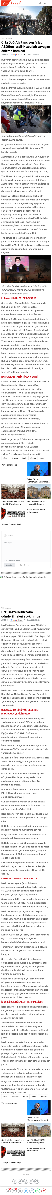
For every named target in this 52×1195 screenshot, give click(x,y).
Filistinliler (15, 1097)
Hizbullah (14, 458)
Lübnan (33, 458)
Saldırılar (43, 1097)
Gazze (25, 1097)
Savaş (42, 458)
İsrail (24, 458)
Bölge (5, 458)
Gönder (9, 565)
